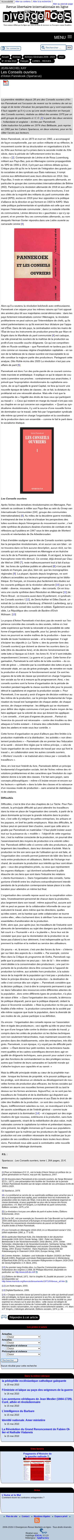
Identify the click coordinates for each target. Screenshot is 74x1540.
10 (57, 584)
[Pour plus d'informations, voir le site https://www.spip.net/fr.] (43, 1533)
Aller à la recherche (42, 1)
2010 (61, 57)
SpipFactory (43, 1538)
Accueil (5, 57)
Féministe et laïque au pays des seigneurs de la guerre (37, 1389)
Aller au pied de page (63, 4)
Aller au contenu (23, 1)
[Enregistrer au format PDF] (6, 85)
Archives (17, 57)
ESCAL (38, 1535)
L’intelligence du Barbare (18, 1411)
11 (65, 592)
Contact (26, 1516)
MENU (60, 37)
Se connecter (12, 48)
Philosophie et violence (14, 1345)
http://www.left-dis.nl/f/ (25, 1272)
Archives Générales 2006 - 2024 (40, 57)
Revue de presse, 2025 (15, 1501)
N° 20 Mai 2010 (9, 61)
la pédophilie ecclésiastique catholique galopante (34, 1380)
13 (14, 614)
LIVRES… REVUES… (42, 61)
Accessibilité (7, 2)
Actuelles (7, 1334)
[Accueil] (37, 27)
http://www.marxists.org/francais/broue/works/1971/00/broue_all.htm (33, 1281)
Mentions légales (42, 1516)
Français (24, 61)
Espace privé (61, 1516)
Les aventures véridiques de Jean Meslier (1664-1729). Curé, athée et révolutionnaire (37, 1401)
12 (27, 599)
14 (37, 1113)
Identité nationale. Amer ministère (23, 1420)
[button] (69, 36)
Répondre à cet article (23, 1317)
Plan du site (12, 1516)
